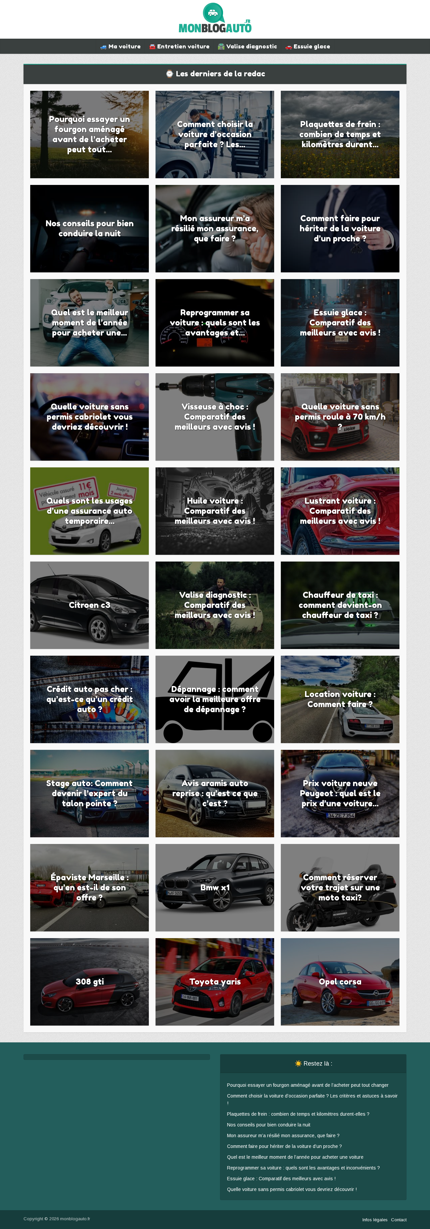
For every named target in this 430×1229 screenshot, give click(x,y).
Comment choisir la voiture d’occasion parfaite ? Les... (215, 134)
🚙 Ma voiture (120, 46)
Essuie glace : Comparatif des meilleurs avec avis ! (340, 323)
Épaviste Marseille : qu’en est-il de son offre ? (90, 887)
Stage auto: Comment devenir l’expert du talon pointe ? (89, 793)
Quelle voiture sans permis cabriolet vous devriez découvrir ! (90, 417)
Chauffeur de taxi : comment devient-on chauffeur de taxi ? (340, 605)
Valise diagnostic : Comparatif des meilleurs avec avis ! (215, 605)
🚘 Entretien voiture (179, 46)
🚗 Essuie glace (307, 46)
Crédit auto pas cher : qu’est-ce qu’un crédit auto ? (89, 699)
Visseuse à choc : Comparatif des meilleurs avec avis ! (215, 417)
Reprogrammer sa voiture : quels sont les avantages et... (215, 323)
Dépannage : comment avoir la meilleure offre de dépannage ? (215, 699)
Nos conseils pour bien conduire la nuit (90, 228)
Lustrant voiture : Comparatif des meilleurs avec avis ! (340, 511)
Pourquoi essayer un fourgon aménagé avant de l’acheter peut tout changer (308, 1085)
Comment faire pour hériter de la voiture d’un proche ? (340, 228)
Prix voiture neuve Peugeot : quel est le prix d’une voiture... (340, 793)
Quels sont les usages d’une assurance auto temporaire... (89, 511)
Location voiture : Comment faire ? (340, 699)
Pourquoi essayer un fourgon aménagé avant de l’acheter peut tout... (89, 134)
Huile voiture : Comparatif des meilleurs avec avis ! (215, 511)
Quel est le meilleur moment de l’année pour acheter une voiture (295, 1157)
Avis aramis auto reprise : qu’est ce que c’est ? (215, 793)
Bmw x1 (215, 887)
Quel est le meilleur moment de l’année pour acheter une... (89, 323)
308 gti (90, 982)
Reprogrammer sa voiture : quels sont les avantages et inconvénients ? (303, 1167)
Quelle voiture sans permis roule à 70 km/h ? (340, 417)
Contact (398, 1219)
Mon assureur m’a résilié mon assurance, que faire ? (214, 228)
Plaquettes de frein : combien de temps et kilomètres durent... (340, 134)
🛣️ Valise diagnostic (247, 46)
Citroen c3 (90, 605)
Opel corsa (340, 982)
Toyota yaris (215, 982)
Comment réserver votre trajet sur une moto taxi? (340, 887)
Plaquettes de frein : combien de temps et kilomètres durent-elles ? (298, 1114)
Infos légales (375, 1219)
